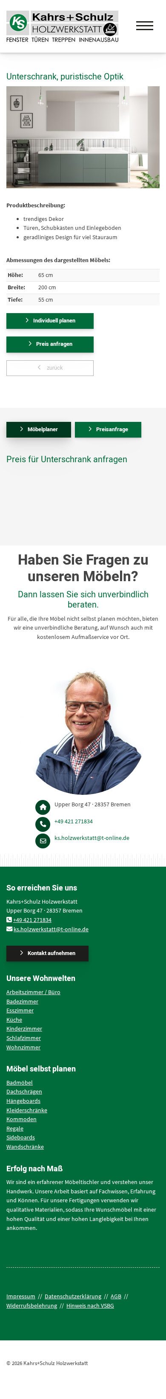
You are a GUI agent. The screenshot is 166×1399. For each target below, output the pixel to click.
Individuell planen (54, 321)
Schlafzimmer (23, 1038)
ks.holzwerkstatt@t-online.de (91, 838)
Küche (14, 1019)
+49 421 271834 (73, 821)
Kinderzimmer (24, 1028)
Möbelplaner (43, 429)
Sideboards (20, 1137)
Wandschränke (25, 1146)
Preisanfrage (112, 429)
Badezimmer (22, 1001)
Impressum (20, 1296)
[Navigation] (145, 22)
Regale (14, 1128)
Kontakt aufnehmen (51, 953)
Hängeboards (23, 1101)
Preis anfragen (54, 344)
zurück (54, 368)
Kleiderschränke (26, 1110)
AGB (116, 1296)
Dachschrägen (24, 1091)
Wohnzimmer (23, 1047)
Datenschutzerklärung (73, 1296)
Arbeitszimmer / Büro (33, 992)
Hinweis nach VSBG (90, 1305)
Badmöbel (19, 1082)
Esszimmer (20, 1010)
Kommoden (21, 1119)
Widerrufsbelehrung (31, 1305)
